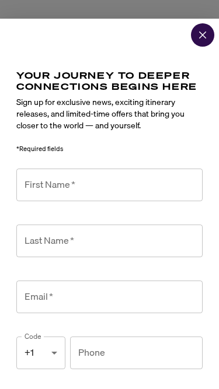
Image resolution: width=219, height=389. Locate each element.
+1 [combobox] (29, 352)
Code (33, 336)
